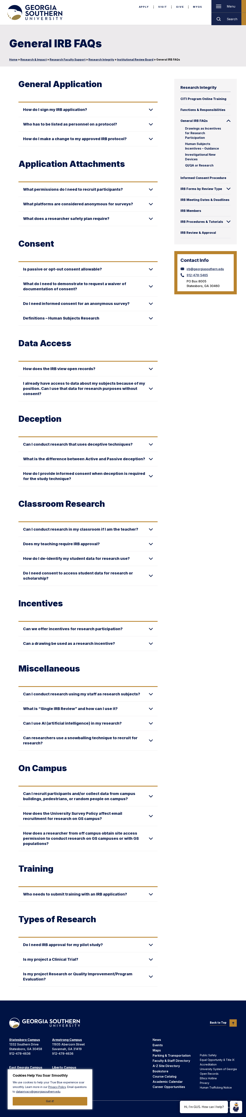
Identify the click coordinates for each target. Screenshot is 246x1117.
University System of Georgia (218, 1069)
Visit (162, 6)
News (157, 1040)
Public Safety (208, 1055)
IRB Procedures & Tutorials (201, 222)
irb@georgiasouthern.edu (205, 269)
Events (158, 1045)
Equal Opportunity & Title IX (217, 1059)
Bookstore (160, 1071)
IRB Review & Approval (198, 233)
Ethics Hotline (208, 1078)
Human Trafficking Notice (216, 1087)
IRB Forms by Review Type (201, 189)
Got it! (50, 1101)
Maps (157, 1050)
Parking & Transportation (172, 1055)
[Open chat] (236, 1107)
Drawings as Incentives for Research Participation (203, 133)
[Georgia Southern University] (34, 12)
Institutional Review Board (135, 59)
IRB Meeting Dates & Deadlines (204, 200)
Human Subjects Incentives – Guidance (202, 146)
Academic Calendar (168, 1082)
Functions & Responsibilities (202, 110)
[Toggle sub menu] (228, 120)
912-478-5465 (197, 275)
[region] (50, 1089)
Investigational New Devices (200, 157)
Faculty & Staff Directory (171, 1061)
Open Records (209, 1073)
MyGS (197, 6)
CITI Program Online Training (203, 99)
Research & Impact (33, 59)
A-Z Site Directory (166, 1066)
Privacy (204, 1083)
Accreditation (208, 1064)
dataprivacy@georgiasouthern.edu (38, 1091)
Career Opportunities (169, 1087)
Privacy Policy (57, 1087)
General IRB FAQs (194, 121)
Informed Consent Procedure (203, 178)
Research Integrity (101, 59)
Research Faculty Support (68, 59)
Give (180, 6)
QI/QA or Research (199, 165)
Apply (144, 6)
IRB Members (190, 211)
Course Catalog (164, 1076)
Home (13, 59)
